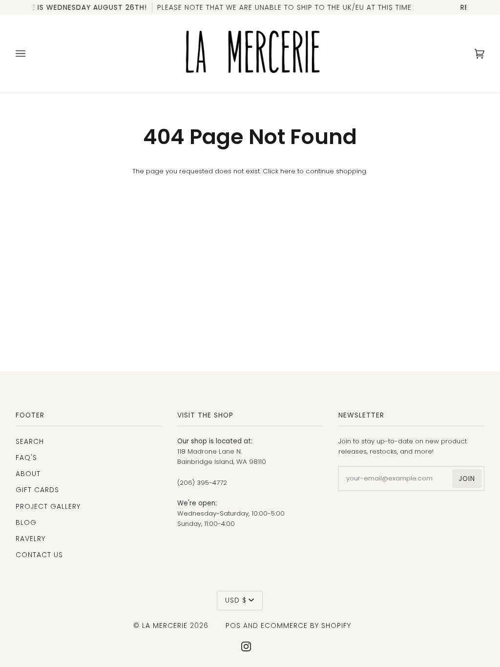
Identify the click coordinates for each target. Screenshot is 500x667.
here (287, 171)
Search (30, 441)
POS (233, 625)
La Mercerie (165, 625)
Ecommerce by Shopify (306, 625)
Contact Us (39, 555)
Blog (26, 522)
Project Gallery (48, 506)
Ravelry (30, 538)
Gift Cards (37, 490)
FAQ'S (26, 457)
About (28, 474)
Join (466, 478)
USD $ (236, 600)
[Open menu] (30, 54)
